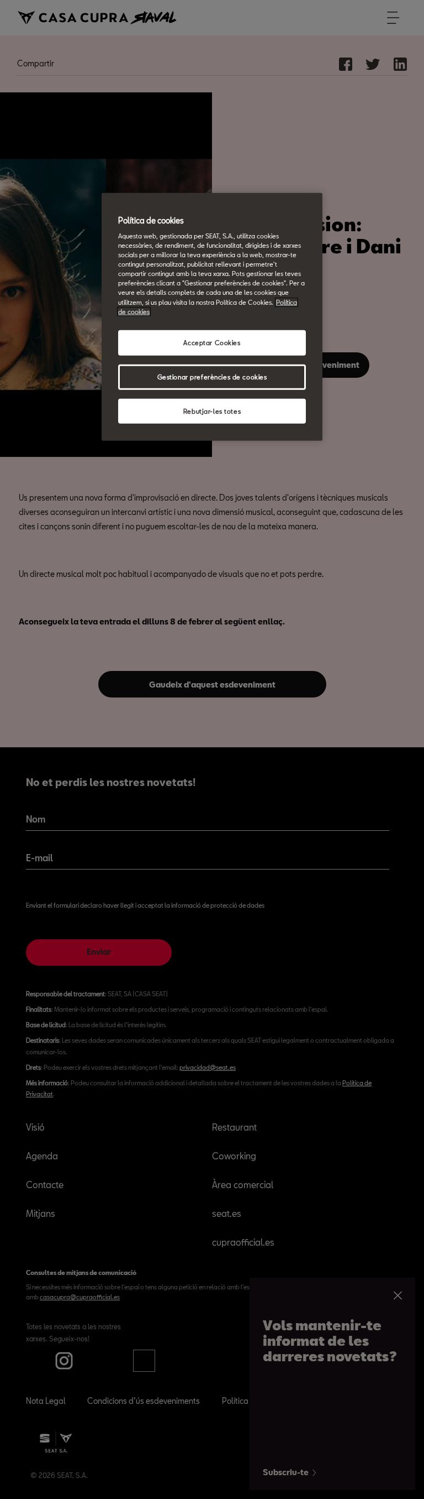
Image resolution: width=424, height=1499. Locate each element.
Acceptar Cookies (211, 342)
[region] (212, 316)
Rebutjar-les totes (212, 410)
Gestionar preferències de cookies (212, 376)
